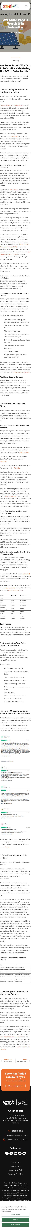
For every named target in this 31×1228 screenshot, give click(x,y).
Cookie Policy (15, 1166)
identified (14, 136)
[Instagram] (20, 1153)
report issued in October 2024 (12, 105)
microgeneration (9, 588)
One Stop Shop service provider (11, 1037)
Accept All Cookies (15, 1224)
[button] (25, 6)
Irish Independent (11, 496)
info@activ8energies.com (21, 372)
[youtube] (24, 1153)
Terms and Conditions (15, 1174)
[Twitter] (11, 1153)
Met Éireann (14, 189)
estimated (26, 574)
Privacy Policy (15, 1162)
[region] (15, 1214)
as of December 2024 (15, 590)
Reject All (15, 1219)
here (7, 847)
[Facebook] (7, 1153)
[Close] (29, 1203)
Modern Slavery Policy (15, 1170)
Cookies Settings (15, 1214)
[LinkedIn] (15, 1153)
